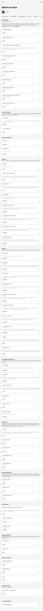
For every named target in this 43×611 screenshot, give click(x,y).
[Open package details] (39, 33)
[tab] (5, 16)
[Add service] (39, 132)
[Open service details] (39, 52)
